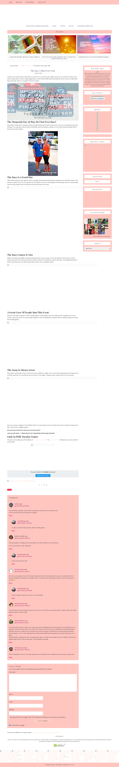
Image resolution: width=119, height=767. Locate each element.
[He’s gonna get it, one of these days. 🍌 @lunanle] (65, 756)
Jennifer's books (97, 216)
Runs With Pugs (59, 14)
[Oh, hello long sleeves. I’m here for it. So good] (54, 756)
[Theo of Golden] (86, 223)
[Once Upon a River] (103, 228)
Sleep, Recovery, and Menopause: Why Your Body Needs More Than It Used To (97, 204)
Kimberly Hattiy (19, 569)
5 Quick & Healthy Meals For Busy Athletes (24, 57)
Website (11, 709)
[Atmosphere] (96, 223)
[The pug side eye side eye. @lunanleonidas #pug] (18, 756)
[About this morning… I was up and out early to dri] (42, 756)
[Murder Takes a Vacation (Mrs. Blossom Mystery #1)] (103, 234)
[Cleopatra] (99, 223)
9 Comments (47, 73)
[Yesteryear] (96, 228)
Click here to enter (43, 476)
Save (10, 489)
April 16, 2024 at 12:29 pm (22, 538)
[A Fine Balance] (86, 229)
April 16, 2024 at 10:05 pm (22, 605)
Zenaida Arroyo (19, 648)
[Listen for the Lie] (93, 234)
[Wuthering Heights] (106, 228)
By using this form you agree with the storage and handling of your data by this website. (38, 717)
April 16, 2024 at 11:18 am (22, 506)
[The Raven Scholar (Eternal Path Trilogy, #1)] (99, 234)
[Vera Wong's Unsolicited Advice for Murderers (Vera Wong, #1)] (99, 228)
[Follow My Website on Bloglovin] (97, 99)
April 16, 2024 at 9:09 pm (24, 590)
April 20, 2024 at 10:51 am (22, 650)
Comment (13, 672)
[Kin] (93, 223)
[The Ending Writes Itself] (89, 228)
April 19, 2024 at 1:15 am (22, 623)
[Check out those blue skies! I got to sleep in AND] (77, 756)
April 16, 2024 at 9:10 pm (24, 523)
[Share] (39, 485)
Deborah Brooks (19, 603)
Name (11, 694)
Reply (10, 515)
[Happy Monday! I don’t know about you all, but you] (101, 756)
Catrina (17, 504)
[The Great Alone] (93, 228)
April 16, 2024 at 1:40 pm (22, 571)
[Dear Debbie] (106, 223)
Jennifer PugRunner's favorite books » (101, 236)
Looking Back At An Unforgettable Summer (93, 57)
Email (11, 702)
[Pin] (44, 485)
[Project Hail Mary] (103, 223)
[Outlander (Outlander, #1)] (86, 234)
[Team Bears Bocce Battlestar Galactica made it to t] (6, 756)
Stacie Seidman (19, 621)
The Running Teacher (40, 440)
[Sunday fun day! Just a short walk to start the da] (113, 756)
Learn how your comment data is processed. (46, 732)
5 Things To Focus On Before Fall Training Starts (97, 201)
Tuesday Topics (55, 440)
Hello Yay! (71, 764)
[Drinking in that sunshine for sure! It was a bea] (30, 756)
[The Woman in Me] (89, 234)
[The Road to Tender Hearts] (96, 234)
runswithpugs (21, 521)
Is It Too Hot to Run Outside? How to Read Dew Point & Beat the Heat (59, 57)
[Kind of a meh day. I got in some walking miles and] (89, 756)
